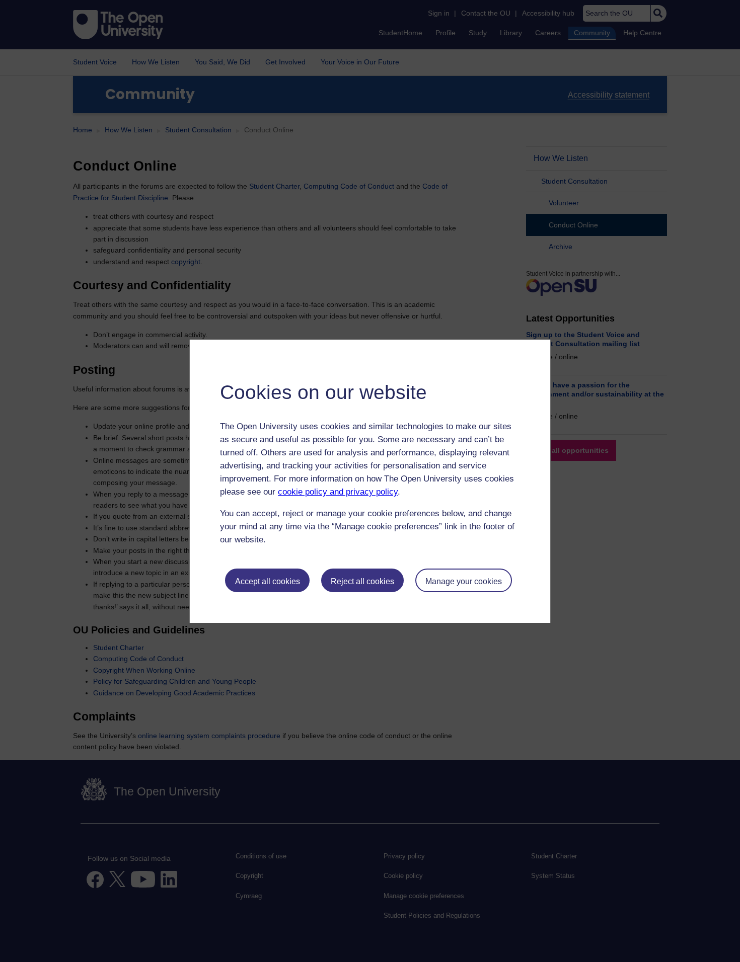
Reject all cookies (362, 581)
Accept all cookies (267, 581)
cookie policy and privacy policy (338, 492)
